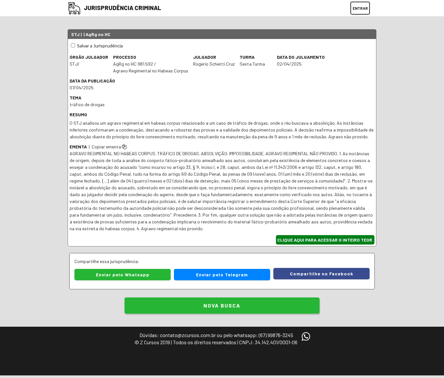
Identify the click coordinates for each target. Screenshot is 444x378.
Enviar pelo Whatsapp (123, 274)
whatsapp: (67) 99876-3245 (263, 335)
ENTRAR (360, 8)
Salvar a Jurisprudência (99, 45)
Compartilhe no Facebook (321, 273)
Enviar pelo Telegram (222, 274)
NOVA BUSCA (222, 305)
